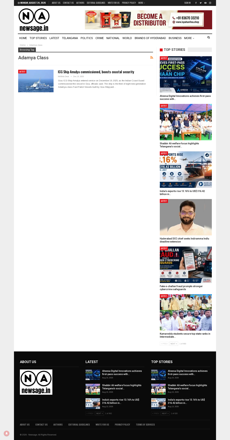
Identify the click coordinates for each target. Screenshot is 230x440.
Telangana (70, 38)
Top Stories (38, 38)
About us (56, 2)
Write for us (114, 2)
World (127, 38)
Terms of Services (145, 424)
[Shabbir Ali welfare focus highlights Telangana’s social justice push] (186, 122)
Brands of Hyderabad (150, 38)
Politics (87, 38)
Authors (80, 2)
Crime (99, 38)
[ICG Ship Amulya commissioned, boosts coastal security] (36, 81)
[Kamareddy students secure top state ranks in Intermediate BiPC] (186, 312)
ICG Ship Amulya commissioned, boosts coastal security (96, 71)
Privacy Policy (129, 2)
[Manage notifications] (6, 433)
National (113, 38)
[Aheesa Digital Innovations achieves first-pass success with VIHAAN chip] (186, 74)
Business (175, 38)
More (141, 2)
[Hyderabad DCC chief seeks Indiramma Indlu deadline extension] (186, 217)
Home (23, 38)
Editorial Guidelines (96, 2)
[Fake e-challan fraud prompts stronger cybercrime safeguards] (186, 265)
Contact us (68, 2)
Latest (54, 38)
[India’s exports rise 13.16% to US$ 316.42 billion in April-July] (186, 169)
